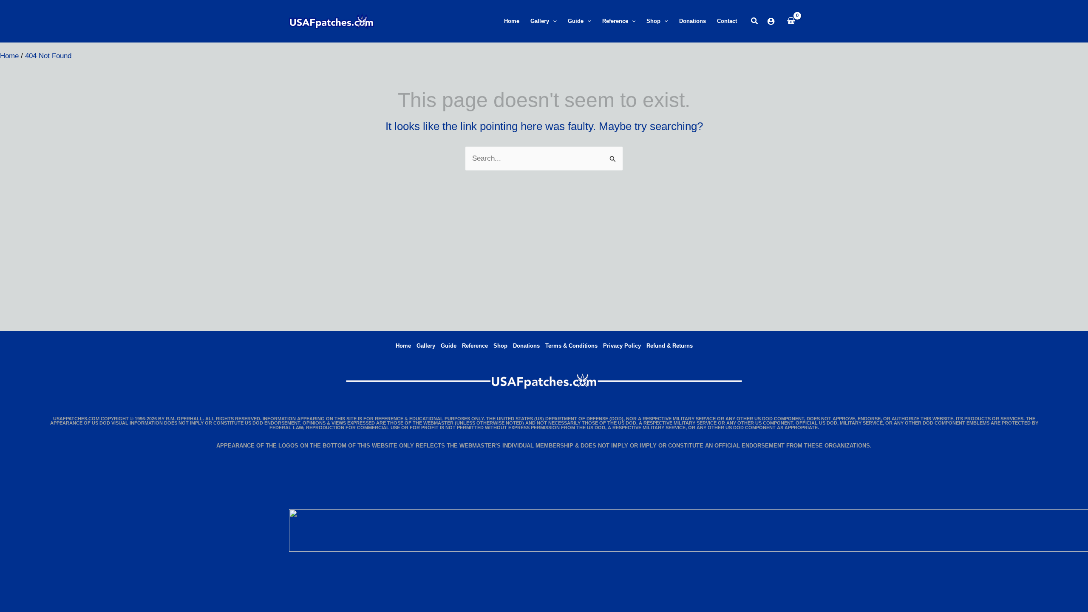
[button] (553, 21)
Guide (448, 346)
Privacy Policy (622, 346)
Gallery (425, 346)
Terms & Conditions (571, 346)
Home (403, 346)
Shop (500, 346)
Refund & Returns (669, 346)
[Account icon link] (771, 21)
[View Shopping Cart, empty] (791, 21)
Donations (526, 346)
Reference (475, 346)
